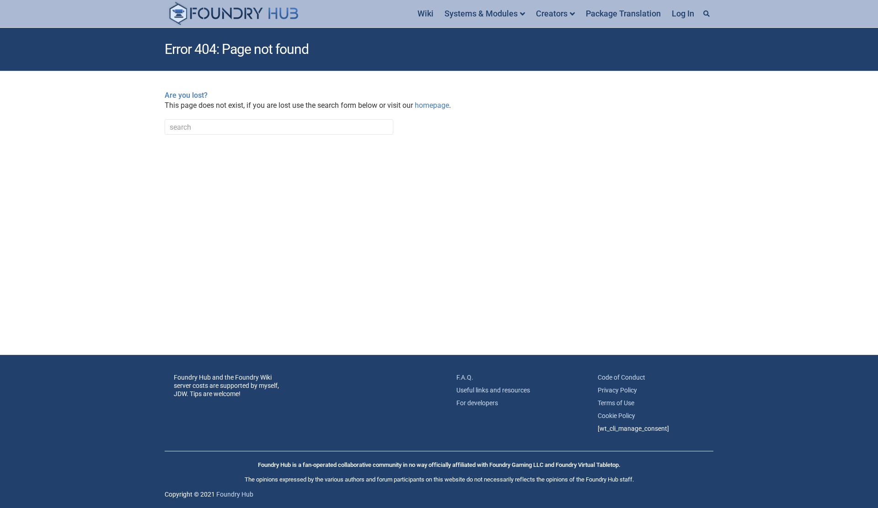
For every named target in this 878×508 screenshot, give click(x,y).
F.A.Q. (464, 377)
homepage (432, 105)
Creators (551, 13)
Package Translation (623, 13)
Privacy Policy (617, 390)
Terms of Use (616, 403)
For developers (477, 403)
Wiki (426, 13)
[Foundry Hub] (233, 14)
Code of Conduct (621, 377)
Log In (683, 13)
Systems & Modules (481, 13)
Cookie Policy (616, 415)
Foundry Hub (234, 494)
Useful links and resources (493, 390)
